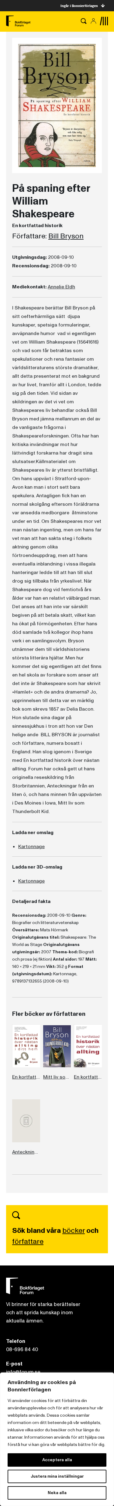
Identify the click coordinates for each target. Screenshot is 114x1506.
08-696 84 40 (22, 1349)
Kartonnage (31, 846)
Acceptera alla (57, 1460)
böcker (73, 1231)
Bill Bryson (66, 236)
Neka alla (57, 1493)
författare (27, 1242)
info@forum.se (23, 1372)
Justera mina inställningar (57, 1476)
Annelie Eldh (61, 287)
